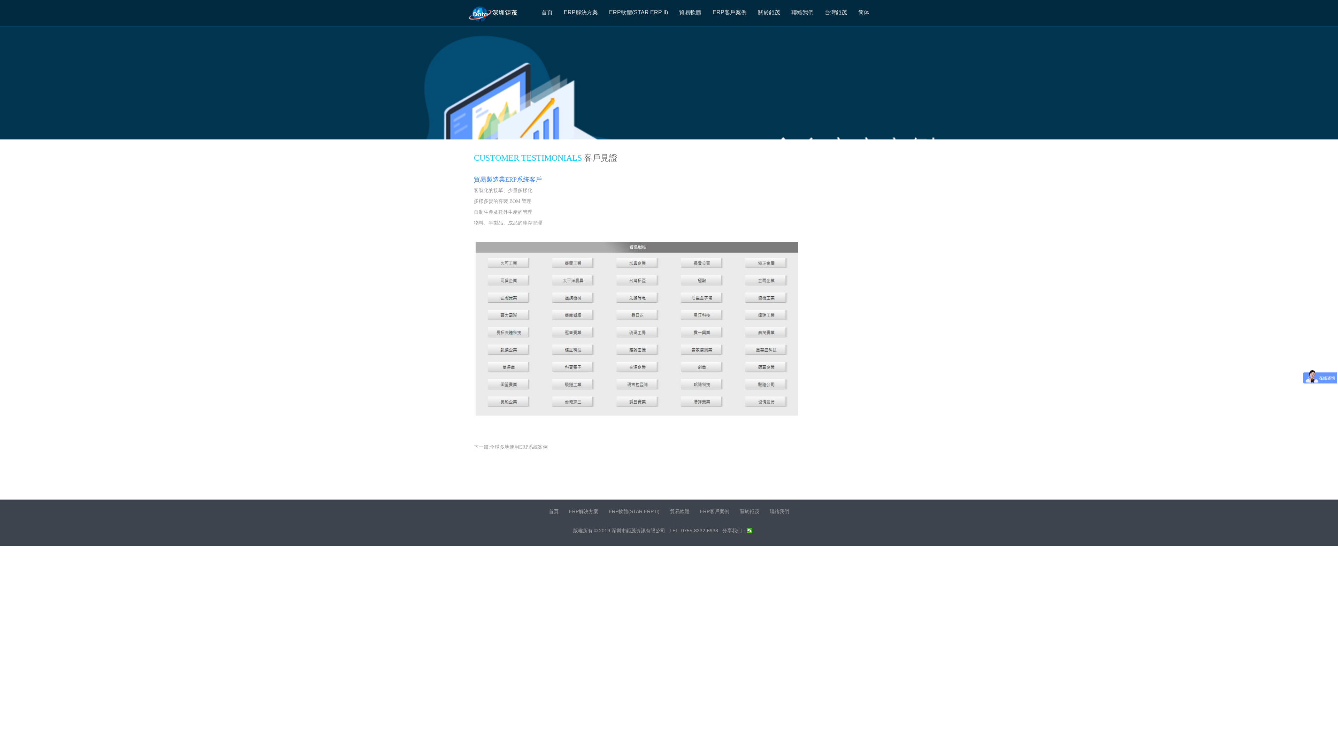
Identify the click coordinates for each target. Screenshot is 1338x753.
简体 (863, 12)
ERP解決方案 (581, 12)
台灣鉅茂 (836, 12)
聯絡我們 (802, 12)
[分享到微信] (750, 530)
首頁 (547, 12)
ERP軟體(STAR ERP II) (638, 12)
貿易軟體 (690, 12)
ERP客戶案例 (730, 12)
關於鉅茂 (769, 12)
